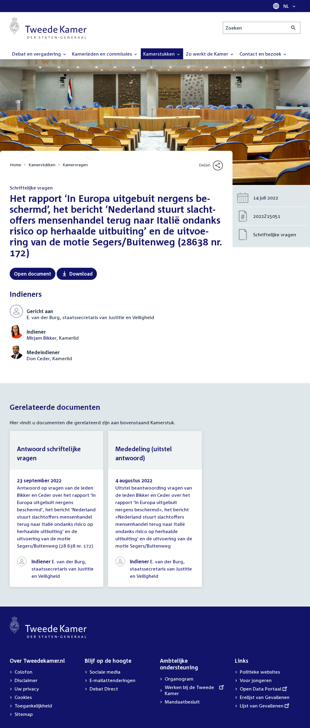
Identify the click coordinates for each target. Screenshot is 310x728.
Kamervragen (75, 164)
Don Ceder (38, 358)
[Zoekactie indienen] (293, 28)
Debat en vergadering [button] (37, 54)
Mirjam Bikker (41, 338)
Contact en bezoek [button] (260, 54)
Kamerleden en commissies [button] (102, 54)
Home (15, 164)
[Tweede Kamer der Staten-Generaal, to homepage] (48, 28)
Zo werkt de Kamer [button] (207, 54)
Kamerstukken (41, 164)
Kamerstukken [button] (159, 54)
